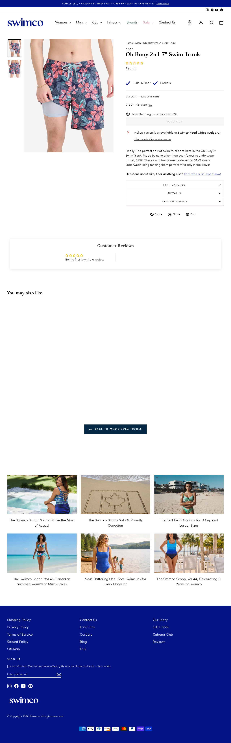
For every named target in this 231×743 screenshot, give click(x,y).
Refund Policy (17, 641)
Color (142, 96)
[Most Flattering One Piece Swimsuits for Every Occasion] (115, 553)
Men (80, 22)
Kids (95, 22)
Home (129, 42)
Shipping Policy (19, 619)
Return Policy (175, 201)
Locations (87, 627)
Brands (132, 22)
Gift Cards (161, 627)
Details (174, 193)
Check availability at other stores (152, 139)
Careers (86, 634)
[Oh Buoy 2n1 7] (28, 386)
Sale (147, 22)
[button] (134, 63)
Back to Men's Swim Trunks (118, 428)
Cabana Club (163, 634)
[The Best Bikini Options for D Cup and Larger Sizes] (189, 494)
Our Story (160, 619)
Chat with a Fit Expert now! (202, 174)
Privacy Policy (18, 627)
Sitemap (13, 648)
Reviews (159, 641)
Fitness (113, 22)
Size (136, 104)
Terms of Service (20, 634)
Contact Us (167, 22)
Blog (83, 641)
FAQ (83, 648)
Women (61, 22)
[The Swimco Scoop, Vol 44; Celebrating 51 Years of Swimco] (189, 553)
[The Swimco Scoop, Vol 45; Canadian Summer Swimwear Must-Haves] (42, 553)
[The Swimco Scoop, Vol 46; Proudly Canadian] (115, 494)
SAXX (130, 48)
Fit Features (174, 184)
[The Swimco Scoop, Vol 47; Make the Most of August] (42, 494)
